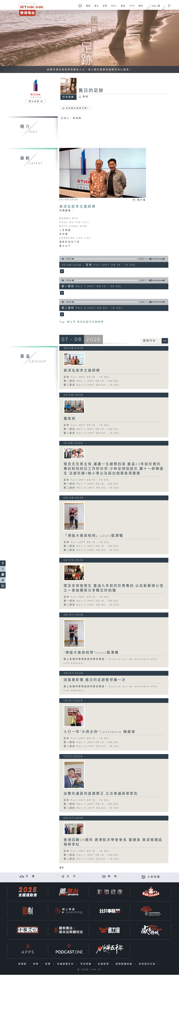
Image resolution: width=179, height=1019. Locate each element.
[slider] (158, 259)
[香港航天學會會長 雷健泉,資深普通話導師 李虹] (74, 828)
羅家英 (70, 419)
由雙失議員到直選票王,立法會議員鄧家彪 (101, 794)
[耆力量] (110, 930)
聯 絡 (112, 876)
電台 (95, 7)
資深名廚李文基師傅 (77, 207)
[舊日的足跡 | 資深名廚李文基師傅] (74, 359)
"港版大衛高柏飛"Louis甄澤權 (91, 653)
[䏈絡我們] (104, 876)
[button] (62, 258)
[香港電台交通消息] (21, 876)
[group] (149, 258)
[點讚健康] (110, 892)
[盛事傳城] (151, 930)
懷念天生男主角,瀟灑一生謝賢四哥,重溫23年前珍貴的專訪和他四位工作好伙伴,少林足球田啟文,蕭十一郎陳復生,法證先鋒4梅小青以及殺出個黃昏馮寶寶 (114, 468)
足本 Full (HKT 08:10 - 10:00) (86, 377)
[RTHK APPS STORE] (27, 949)
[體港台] (68, 892)
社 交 (71, 876)
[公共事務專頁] (110, 911)
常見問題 (86, 964)
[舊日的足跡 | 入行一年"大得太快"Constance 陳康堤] (74, 716)
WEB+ (113, 7)
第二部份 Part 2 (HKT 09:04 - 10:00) (91, 385)
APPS (131, 7)
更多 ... (62, 867)
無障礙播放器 (125, 964)
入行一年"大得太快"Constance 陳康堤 (100, 732)
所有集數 (68, 97)
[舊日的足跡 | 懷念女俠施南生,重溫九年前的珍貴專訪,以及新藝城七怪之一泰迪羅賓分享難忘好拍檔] (74, 572)
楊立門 (71, 322)
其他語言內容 (148, 964)
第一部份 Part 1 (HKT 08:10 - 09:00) (91, 381)
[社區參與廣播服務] (151, 911)
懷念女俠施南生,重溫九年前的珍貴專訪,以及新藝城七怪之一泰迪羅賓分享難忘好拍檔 (114, 588)
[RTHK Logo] (29, 8)
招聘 (36, 964)
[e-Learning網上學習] (68, 911)
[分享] (62, 876)
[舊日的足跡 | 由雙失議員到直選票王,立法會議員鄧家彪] (74, 775)
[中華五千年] (110, 949)
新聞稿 (23, 964)
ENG (154, 6)
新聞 (104, 7)
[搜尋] (169, 5)
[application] (112, 259)
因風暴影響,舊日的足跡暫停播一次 (95, 680)
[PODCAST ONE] (68, 949)
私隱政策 (104, 964)
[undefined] (80, 5)
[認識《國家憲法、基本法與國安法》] (68, 930)
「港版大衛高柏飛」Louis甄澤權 (93, 536)
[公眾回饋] (143, 877)
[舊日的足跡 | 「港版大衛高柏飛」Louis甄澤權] (74, 516)
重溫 (122, 7)
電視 (87, 7)
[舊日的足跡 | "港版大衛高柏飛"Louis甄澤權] (74, 633)
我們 (139, 7)
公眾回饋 (154, 877)
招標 (48, 964)
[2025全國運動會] (27, 892)
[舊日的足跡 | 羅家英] (74, 406)
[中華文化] (27, 930)
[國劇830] (27, 911)
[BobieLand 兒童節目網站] (151, 892)
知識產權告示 (66, 964)
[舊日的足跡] (61, 271)
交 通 (30, 876)
